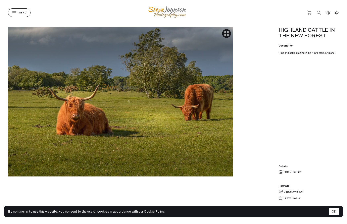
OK (334, 211)
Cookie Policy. (154, 211)
